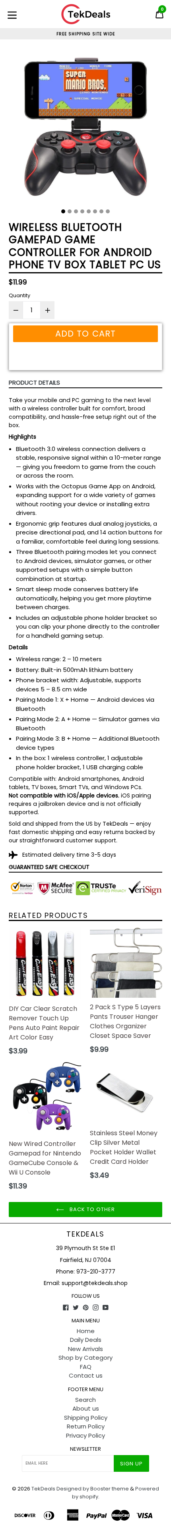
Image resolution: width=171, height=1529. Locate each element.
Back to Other (91, 1209)
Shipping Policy (85, 1417)
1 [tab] (63, 211)
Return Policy (86, 1426)
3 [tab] (76, 211)
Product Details (34, 382)
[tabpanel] (85, 126)
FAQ (85, 1367)
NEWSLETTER (85, 1449)
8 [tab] (108, 211)
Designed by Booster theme (92, 1488)
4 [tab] (82, 211)
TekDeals (85, 1234)
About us (85, 1408)
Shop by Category (85, 1357)
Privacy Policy (85, 1435)
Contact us (86, 1375)
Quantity (19, 295)
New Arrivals (85, 1349)
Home (86, 1331)
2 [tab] (70, 211)
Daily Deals (85, 1339)
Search (85, 1399)
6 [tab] (95, 211)
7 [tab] (101, 211)
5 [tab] (89, 211)
